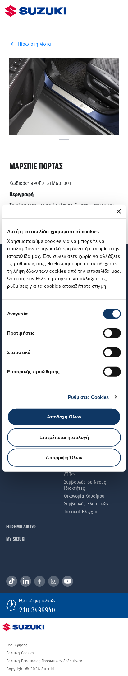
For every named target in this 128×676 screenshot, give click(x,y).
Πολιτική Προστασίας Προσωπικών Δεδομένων (44, 661)
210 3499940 (37, 610)
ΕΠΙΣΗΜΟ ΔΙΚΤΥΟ (21, 527)
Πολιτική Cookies (20, 652)
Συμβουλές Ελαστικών (86, 504)
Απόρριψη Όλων (64, 457)
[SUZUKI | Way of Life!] (35, 11)
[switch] (112, 333)
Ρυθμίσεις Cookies (88, 396)
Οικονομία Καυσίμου (84, 496)
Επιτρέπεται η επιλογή (64, 437)
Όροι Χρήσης (16, 645)
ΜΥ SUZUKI (15, 539)
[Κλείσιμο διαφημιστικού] (119, 211)
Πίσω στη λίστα (34, 44)
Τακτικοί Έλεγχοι (80, 511)
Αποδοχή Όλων (64, 416)
